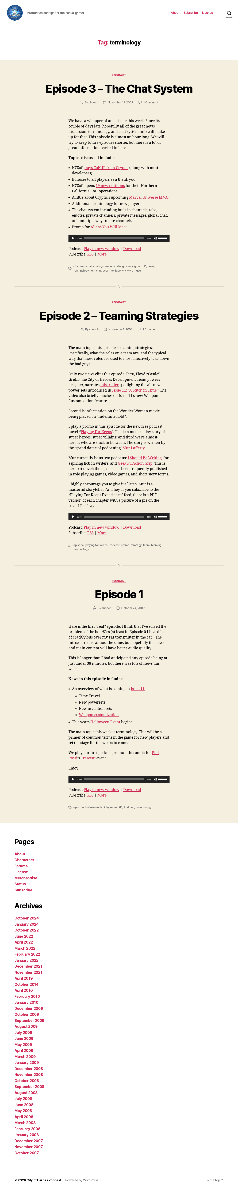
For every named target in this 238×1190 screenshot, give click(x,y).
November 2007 (28, 1147)
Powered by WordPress (81, 1180)
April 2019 (23, 978)
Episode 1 (119, 594)
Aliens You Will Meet (109, 227)
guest (137, 266)
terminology (81, 270)
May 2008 (23, 1111)
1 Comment (150, 102)
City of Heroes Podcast (43, 1180)
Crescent (88, 758)
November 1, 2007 (121, 329)
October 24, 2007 (133, 608)
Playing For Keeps (96, 432)
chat (89, 266)
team (146, 545)
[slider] (163, 238)
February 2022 (27, 954)
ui (100, 270)
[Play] (73, 238)
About (175, 12)
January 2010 (26, 1002)
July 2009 (23, 1032)
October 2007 (26, 1153)
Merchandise (25, 878)
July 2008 (23, 1099)
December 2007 (28, 1141)
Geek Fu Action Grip (135, 463)
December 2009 (28, 1008)
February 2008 (27, 1129)
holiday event (109, 807)
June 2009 (23, 1038)
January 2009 (26, 1062)
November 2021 (28, 972)
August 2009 (26, 1026)
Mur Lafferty (133, 448)
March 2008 (25, 1123)
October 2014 (26, 984)
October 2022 (26, 930)
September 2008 (29, 1086)
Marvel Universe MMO (149, 197)
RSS (90, 254)
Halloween (92, 807)
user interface (112, 270)
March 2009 (25, 1056)
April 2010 (23, 990)
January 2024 (26, 924)
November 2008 (28, 1074)
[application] (119, 238)
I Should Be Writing (145, 458)
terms (94, 270)
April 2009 (23, 1050)
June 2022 (23, 936)
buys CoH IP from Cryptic (106, 168)
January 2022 (26, 960)
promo (125, 545)
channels (79, 266)
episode (115, 266)
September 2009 (29, 1020)
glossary (127, 266)
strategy (136, 545)
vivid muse (134, 270)
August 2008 (26, 1093)
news (151, 266)
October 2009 (26, 1014)
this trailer (109, 385)
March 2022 (24, 948)
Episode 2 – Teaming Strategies (119, 315)
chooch (93, 102)
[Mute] (155, 238)
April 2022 (23, 942)
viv (124, 270)
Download (132, 248)
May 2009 (23, 1044)
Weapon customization (99, 715)
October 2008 (26, 1081)
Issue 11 (138, 689)
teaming (156, 545)
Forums (21, 866)
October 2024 (26, 918)
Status (20, 884)
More (102, 254)
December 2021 (28, 966)
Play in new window (101, 248)
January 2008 (26, 1135)
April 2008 (23, 1117)
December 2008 (28, 1069)
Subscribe (191, 12)
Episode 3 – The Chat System (119, 88)
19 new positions (110, 185)
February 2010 (27, 996)
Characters (24, 860)
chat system (101, 266)
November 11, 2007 (120, 102)
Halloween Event (105, 722)
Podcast (119, 75)
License (207, 12)
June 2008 (23, 1105)
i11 (144, 266)
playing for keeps (96, 545)
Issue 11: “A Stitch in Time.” (135, 390)
